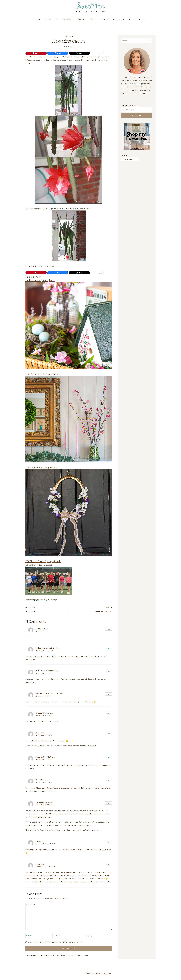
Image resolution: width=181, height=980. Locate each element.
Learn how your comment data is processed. (72, 955)
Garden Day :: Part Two (103, 610)
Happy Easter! (30, 610)
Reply (109, 629)
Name (29, 935)
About (48, 19)
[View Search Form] (144, 19)
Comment (30, 905)
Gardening (69, 36)
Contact (106, 19)
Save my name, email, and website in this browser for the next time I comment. (55, 942)
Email (58, 935)
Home (39, 19)
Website (89, 936)
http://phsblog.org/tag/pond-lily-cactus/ (40, 872)
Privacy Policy (106, 973)
